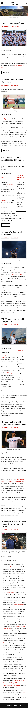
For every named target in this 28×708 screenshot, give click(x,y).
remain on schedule (19, 604)
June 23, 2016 (14, 427)
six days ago (10, 184)
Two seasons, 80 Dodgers (12, 23)
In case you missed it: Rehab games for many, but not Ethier (13, 524)
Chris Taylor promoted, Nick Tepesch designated (12, 158)
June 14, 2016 (14, 529)
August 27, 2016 (15, 26)
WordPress (17, 705)
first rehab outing (11, 592)
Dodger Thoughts (14, 3)
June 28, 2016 (14, 85)
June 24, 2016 (14, 237)
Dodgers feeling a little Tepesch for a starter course (13, 423)
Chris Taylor (4, 178)
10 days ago (9, 373)
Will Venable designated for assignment (13, 320)
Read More (6, 72)
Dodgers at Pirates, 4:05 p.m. (20, 352)
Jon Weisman (5, 26)
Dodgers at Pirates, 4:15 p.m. (20, 177)
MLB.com (12, 567)
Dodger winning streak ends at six (11, 233)
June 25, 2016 (14, 163)
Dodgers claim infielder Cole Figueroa (12, 80)
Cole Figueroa (5, 119)
